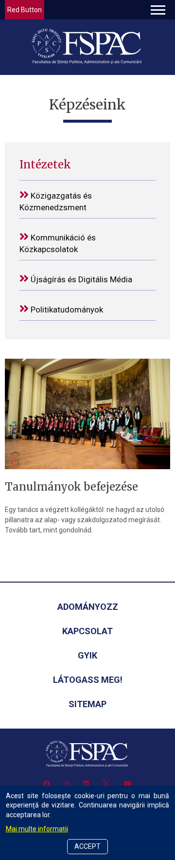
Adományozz (87, 607)
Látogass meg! (87, 680)
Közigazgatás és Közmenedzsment (55, 201)
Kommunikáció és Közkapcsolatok (57, 243)
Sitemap (87, 704)
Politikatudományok (66, 309)
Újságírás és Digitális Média (80, 279)
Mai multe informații (37, 829)
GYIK (87, 655)
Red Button (24, 10)
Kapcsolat (87, 631)
